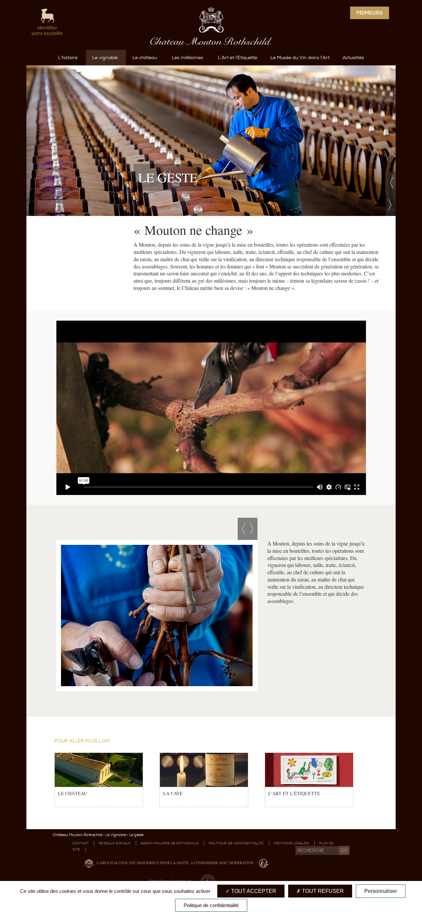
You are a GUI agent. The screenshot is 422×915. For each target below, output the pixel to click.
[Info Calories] (87, 862)
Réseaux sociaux (115, 843)
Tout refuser (322, 891)
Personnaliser (380, 891)
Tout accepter (253, 891)
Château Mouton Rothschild (77, 834)
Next (391, 205)
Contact (81, 843)
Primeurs (369, 13)
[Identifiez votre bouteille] (47, 23)
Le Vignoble (116, 834)
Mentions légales (291, 843)
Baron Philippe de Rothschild (169, 843)
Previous (391, 183)
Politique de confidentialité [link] (211, 905)
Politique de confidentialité (236, 843)
